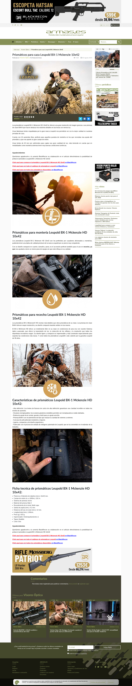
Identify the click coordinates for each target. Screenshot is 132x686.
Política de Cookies (73, 672)
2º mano (75, 42)
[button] (13, 42)
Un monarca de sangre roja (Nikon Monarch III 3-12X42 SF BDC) (106, 171)
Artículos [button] (19, 42)
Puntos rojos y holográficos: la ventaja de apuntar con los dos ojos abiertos (107, 183)
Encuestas (43, 674)
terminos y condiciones (81, 653)
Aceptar (111, 682)
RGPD (69, 670)
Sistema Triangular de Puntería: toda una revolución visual (107, 194)
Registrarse (116, 25)
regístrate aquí (84, 584)
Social (14, 670)
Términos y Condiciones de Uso (77, 668)
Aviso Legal (71, 666)
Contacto (42, 668)
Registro (14, 668)
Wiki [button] (26, 42)
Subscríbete (107, 647)
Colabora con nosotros (47, 672)
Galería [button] (42, 42)
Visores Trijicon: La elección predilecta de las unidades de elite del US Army (106, 212)
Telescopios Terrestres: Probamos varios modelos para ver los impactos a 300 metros (106, 200)
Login (14, 666)
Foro (69, 42)
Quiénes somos (44, 666)
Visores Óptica (25, 49)
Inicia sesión (73, 584)
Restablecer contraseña (19, 672)
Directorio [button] (61, 42)
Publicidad (43, 670)
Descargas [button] (51, 42)
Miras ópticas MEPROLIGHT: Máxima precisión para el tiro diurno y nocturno (107, 224)
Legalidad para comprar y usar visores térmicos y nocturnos (105, 206)
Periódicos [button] (34, 42)
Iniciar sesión (105, 25)
